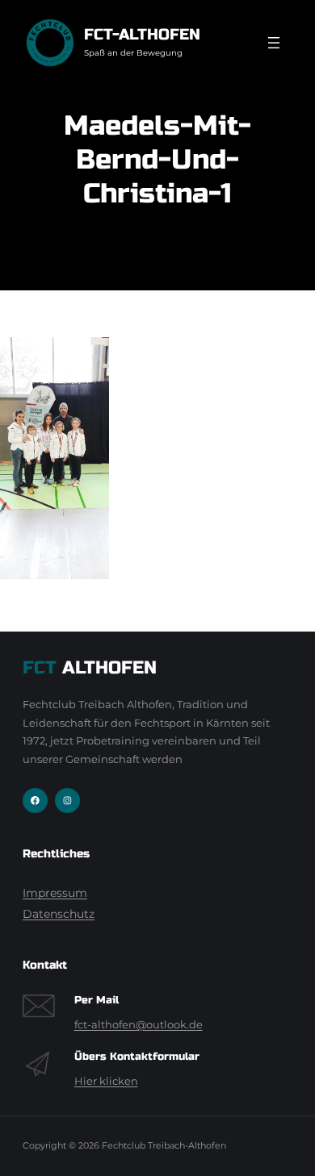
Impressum (55, 893)
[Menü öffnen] (274, 43)
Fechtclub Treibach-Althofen (164, 1145)
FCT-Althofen (142, 34)
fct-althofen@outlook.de (138, 1025)
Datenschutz (58, 914)
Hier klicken (106, 1081)
